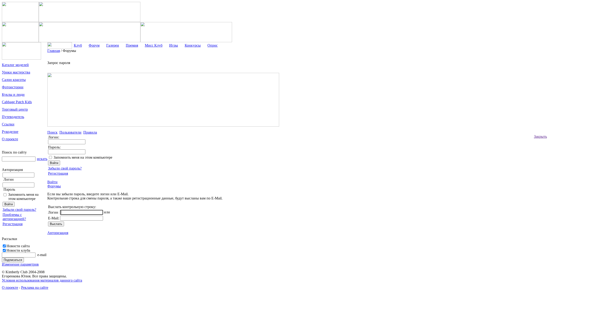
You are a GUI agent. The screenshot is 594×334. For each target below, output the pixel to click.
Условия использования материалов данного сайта (42, 280)
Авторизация (57, 233)
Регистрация (13, 224)
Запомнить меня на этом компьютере (23, 197)
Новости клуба (18, 250)
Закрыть (540, 136)
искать (42, 159)
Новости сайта (18, 246)
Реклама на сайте (34, 287)
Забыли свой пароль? (19, 210)
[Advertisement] (565, 118)
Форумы (54, 186)
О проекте (10, 287)
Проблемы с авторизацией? (14, 217)
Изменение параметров (20, 264)
